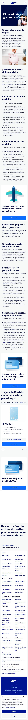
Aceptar (14, 711)
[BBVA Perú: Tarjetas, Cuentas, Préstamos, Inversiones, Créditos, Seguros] (14, 2)
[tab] (5, 402)
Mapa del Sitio (14, 692)
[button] (14, 444)
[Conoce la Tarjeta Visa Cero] (14, 414)
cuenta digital (6, 342)
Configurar (14, 716)
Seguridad (14, 685)
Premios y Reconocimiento (8, 666)
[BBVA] (14, 681)
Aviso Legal (14, 687)
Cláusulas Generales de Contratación (14, 690)
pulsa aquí (18, 671)
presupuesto (20, 123)
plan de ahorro (10, 251)
